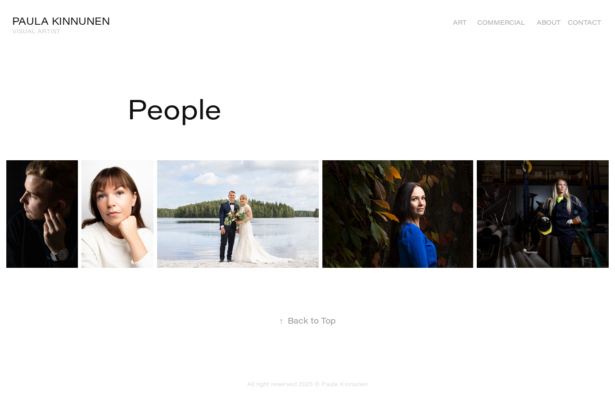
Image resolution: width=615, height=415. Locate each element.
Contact (584, 22)
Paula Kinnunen (61, 20)
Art (459, 22)
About (549, 22)
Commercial (501, 22)
